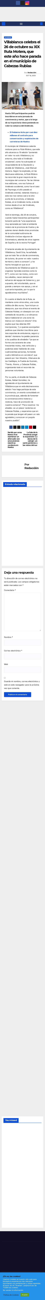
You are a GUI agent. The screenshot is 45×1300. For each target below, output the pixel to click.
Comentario (10, 590)
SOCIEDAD (8, 37)
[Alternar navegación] (21, 23)
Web (6, 664)
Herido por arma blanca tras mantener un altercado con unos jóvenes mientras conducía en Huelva (15, 439)
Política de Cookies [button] (11, 1295)
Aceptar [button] (25, 1295)
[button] (38, 24)
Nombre (8, 637)
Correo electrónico (13, 651)
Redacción (32, 73)
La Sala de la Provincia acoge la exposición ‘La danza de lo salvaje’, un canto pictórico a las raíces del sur (30, 438)
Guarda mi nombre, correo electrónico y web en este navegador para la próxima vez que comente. (22, 684)
